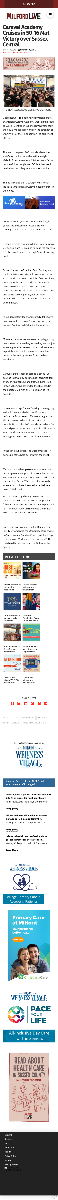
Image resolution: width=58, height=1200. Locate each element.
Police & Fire (10, 1156)
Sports (8, 1160)
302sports (5, 718)
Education (9, 1147)
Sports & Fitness (21, 52)
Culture (8, 1135)
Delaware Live (43, 718)
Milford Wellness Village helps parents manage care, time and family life (26, 817)
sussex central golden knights (34, 723)
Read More (12, 808)
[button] (50, 14)
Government (11, 1130)
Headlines (8, 52)
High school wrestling (10, 723)
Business (9, 1139)
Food (7, 1143)
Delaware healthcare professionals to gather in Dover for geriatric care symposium (26, 838)
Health (8, 1152)
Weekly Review (11, 1164)
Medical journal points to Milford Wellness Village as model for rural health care (28, 796)
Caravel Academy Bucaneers (24, 718)
